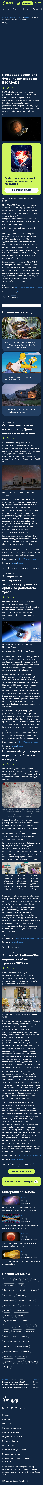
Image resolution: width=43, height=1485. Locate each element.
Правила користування (12, 1454)
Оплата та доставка (11, 1428)
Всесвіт (21, 1295)
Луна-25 (15, 1165)
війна (6, 1331)
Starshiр (34, 1290)
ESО (13, 568)
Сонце (6, 1310)
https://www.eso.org (27, 559)
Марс (15, 1305)
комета (24, 1336)
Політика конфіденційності (14, 1450)
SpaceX (22, 1290)
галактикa (17, 1331)
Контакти (6, 1424)
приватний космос (11, 1351)
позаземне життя (21, 1346)
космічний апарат (10, 1341)
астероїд (7, 1326)
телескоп (21, 1356)
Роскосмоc (28, 1165)
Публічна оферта (10, 1441)
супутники (8, 1356)
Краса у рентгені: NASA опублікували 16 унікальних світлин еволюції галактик (20, 1209)
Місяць (14, 947)
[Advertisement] (21, 50)
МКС (6, 1305)
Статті (16, 9)
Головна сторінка (8, 17)
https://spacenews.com (28, 742)
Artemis (7, 1280)
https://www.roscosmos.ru (29, 1155)
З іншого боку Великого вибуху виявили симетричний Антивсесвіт (20, 1227)
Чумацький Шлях (10, 1321)
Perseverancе (9, 1290)
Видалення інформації (12, 1437)
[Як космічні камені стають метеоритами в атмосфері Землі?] (11, 1254)
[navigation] (36, 3)
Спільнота (27, 3)
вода (33, 1326)
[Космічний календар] (18, 3)
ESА (17, 1280)
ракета (26, 1351)
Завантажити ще (21, 1171)
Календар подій (9, 1445)
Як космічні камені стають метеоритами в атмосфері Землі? (21, 1262)
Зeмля (23, 568)
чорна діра (32, 1362)
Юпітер (25, 1321)
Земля (34, 568)
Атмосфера (8, 1295)
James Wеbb (9, 1285)
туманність (8, 1362)
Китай (31, 1300)
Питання (25, 1234)
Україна (20, 1316)
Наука (25, 9)
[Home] (7, 3)
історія (6, 1367)
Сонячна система (21, 1310)
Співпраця (7, 1419)
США (35, 1305)
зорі (14, 1336)
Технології (37, 9)
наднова (26, 1341)
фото (20, 1362)
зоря (6, 1336)
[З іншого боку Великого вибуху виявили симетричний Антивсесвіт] (11, 1218)
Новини (5, 9)
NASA (14, 297)
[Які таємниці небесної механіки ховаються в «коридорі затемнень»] (11, 1236)
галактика (30, 1331)
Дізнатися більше (21, 190)
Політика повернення (12, 1432)
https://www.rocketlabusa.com (28, 288)
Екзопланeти (9, 1300)
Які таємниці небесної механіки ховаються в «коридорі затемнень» (21, 1245)
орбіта (6, 1346)
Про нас (5, 1415)
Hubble (35, 1280)
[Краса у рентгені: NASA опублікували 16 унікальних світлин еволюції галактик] (11, 1200)
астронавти (21, 1326)
